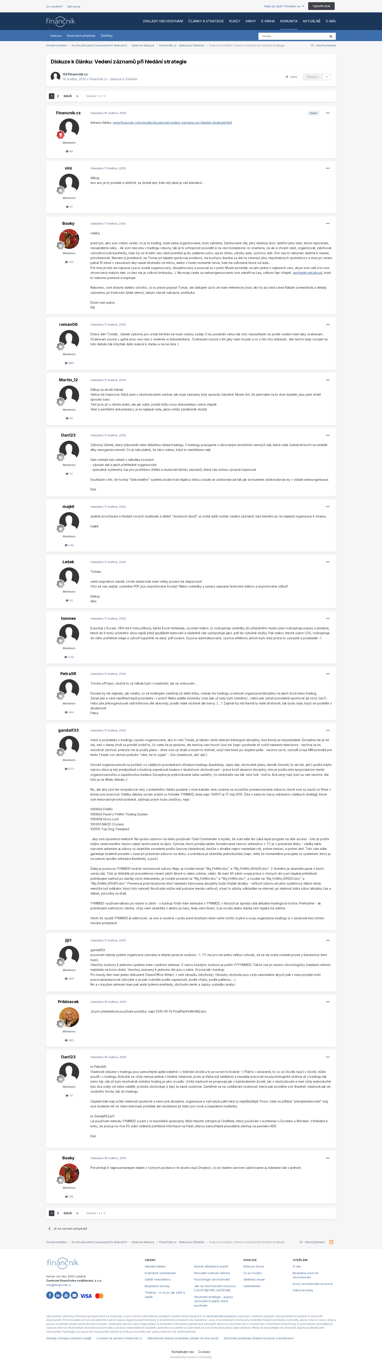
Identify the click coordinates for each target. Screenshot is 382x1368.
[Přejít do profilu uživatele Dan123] (69, 451)
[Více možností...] (327, 113)
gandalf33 (68, 730)
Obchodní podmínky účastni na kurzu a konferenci (259, 1338)
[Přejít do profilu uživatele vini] (69, 184)
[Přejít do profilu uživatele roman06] (69, 340)
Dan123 (68, 435)
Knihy (251, 21)
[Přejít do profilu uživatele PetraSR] (69, 689)
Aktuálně (312, 21)
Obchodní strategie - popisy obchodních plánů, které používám (213, 1301)
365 (71, 1040)
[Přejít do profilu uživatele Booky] (69, 239)
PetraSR (68, 673)
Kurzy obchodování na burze (313, 1284)
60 (71, 418)
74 (71, 473)
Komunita (289, 21)
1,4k (71, 545)
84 (71, 151)
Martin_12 (68, 380)
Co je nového (252, 1273)
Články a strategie (206, 21)
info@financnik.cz (58, 1285)
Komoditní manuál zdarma (212, 1273)
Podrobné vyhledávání (160, 1273)
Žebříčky (107, 35)
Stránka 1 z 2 (95, 96)
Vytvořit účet (321, 6)
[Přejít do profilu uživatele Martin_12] (69, 395)
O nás (331, 21)
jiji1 (68, 940)
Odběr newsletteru (158, 1279)
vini (68, 168)
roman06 (68, 324)
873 (71, 769)
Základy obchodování (163, 21)
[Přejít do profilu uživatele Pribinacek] (69, 1017)
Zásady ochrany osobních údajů (68, 1338)
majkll (68, 506)
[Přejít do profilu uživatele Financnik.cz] (55, 77)
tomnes (68, 618)
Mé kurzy (74, 6)
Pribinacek (68, 1001)
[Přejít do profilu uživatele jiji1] (69, 956)
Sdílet (292, 76)
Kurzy (234, 21)
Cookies (204, 1352)
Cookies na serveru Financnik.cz (119, 1338)
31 (71, 206)
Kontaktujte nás (183, 1352)
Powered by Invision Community (191, 1357)
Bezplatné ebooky (157, 1286)
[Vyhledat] (331, 36)
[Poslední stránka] (77, 96)
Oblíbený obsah (254, 1279)
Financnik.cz (78, 74)
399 (71, 978)
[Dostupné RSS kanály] (331, 1242)
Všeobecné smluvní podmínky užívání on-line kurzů (182, 1338)
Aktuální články (155, 1266)
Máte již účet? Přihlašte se (283, 6)
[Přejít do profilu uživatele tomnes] (69, 634)
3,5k (70, 657)
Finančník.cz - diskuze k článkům (113, 79)
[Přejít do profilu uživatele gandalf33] (69, 746)
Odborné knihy (303, 1290)
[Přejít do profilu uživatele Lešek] (69, 577)
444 (71, 712)
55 (71, 600)
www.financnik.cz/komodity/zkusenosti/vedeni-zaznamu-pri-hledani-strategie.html (172, 122)
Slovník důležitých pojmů (211, 1266)
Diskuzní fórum (253, 1266)
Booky (68, 223)
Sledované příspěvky (81, 35)
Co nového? (54, 6)
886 (71, 363)
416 (70, 262)
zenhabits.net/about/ (308, 273)
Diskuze (56, 35)
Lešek (68, 561)
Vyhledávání (251, 1286)
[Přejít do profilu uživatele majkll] (69, 522)
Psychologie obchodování (212, 1279)
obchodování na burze (220, 1316)
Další (68, 96)
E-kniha (268, 21)
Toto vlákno (312, 36)
